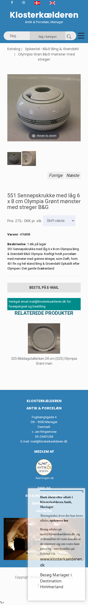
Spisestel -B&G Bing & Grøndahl (52, 48)
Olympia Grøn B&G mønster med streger (46, 57)
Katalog (13, 48)
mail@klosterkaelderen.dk (49, 441)
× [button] (82, 491)
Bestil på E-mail (44, 287)
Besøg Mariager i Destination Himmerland (56, 580)
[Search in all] (69, 35)
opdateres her (58, 520)
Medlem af (44, 451)
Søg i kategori (47, 36)
